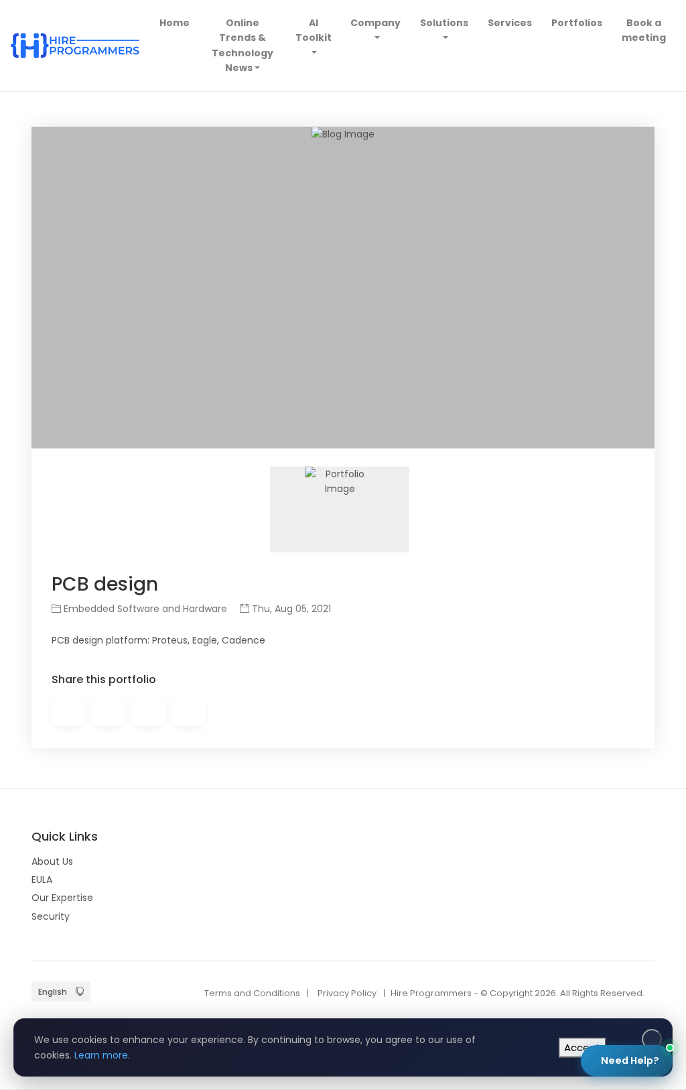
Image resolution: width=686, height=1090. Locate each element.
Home (176, 22)
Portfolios (576, 22)
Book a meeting (644, 30)
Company (375, 22)
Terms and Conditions (252, 993)
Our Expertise (62, 897)
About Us (52, 861)
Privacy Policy (347, 993)
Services (510, 22)
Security (50, 916)
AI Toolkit (313, 30)
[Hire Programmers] (75, 45)
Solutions (444, 22)
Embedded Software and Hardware (144, 608)
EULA (41, 879)
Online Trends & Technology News (242, 45)
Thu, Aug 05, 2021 (290, 608)
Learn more (101, 1055)
